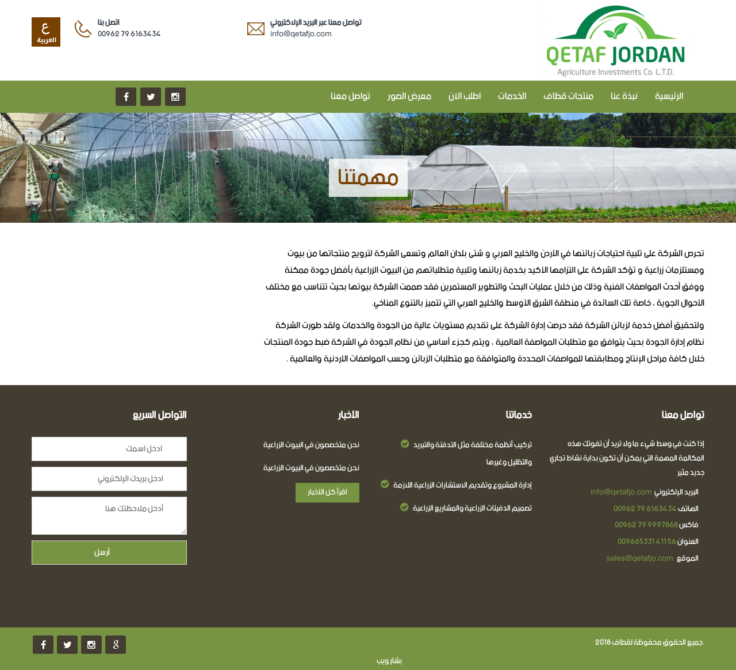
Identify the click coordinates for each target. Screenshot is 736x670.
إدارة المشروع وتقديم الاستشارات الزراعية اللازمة (462, 485)
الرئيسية (669, 96)
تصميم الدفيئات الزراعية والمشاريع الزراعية (472, 508)
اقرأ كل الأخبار (327, 492)
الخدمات (512, 96)
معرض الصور (409, 96)
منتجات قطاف (568, 96)
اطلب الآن (464, 96)
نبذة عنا (624, 96)
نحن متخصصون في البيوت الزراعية (311, 445)
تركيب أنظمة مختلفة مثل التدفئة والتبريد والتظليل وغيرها (472, 454)
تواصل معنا (350, 96)
